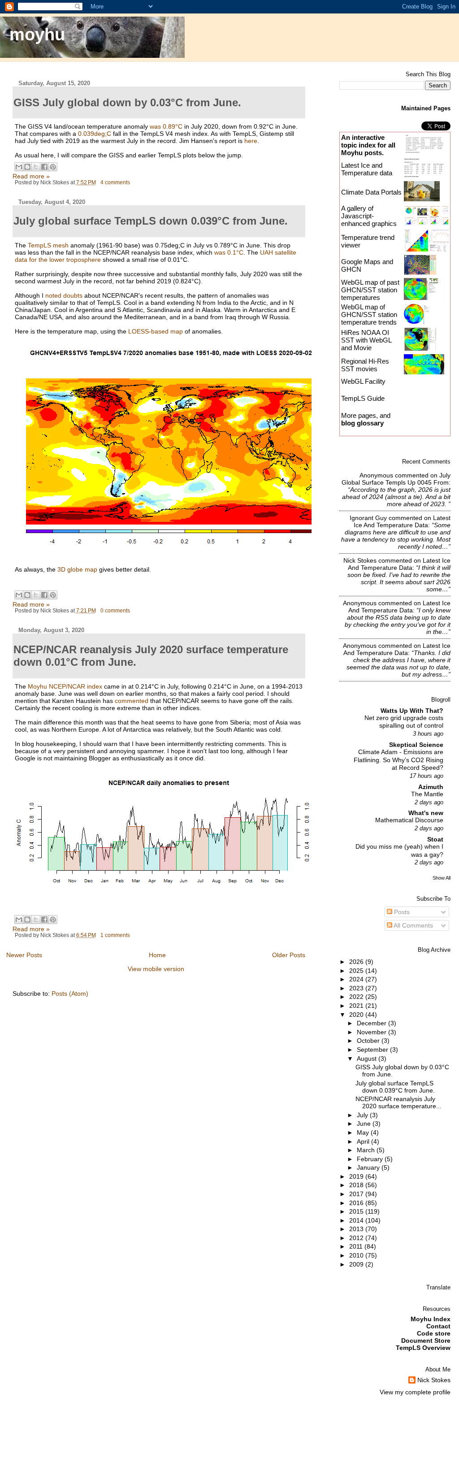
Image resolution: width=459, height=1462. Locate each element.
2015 (357, 1211)
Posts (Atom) (70, 993)
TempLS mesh (48, 245)
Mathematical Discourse (409, 820)
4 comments (115, 182)
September (373, 1049)
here (250, 140)
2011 (356, 1246)
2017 (357, 1193)
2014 (357, 1220)
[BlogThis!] (27, 166)
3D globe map (77, 569)
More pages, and (365, 419)
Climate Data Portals (371, 192)
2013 (357, 1228)
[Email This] (18, 166)
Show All (441, 878)
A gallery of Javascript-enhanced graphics (369, 215)
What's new (425, 812)
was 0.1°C (227, 252)
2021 (357, 1005)
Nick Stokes (360, 560)
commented (131, 700)
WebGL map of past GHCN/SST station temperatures (370, 289)
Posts (401, 911)
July (363, 1115)
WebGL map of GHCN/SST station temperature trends (369, 314)
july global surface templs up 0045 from (396, 479)
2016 (357, 1202)
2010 (357, 1255)
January (369, 1167)
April (364, 1141)
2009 (357, 1264)
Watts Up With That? (412, 710)
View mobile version (156, 968)
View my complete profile (415, 1392)
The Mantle (427, 794)
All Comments (412, 925)
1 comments (115, 935)
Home (157, 955)
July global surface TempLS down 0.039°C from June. (395, 1087)
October (369, 1040)
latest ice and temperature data (402, 521)
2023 (357, 988)
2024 (357, 979)
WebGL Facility (363, 381)
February (371, 1159)
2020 (357, 1014)
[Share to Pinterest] (52, 166)
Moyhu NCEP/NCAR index (65, 686)
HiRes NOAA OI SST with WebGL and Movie (366, 340)
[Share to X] (35, 166)
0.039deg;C (94, 133)
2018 (357, 1185)
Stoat (435, 839)
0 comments (115, 610)
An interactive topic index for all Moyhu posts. (368, 145)
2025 (357, 970)
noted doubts (63, 295)
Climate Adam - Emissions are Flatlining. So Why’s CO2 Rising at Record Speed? (398, 760)
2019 (357, 1176)
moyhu (37, 34)
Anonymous (376, 475)
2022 (357, 996)
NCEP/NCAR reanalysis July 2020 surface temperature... (398, 1102)
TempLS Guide (363, 398)
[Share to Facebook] (44, 166)
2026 (357, 961)
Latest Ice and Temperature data (367, 169)
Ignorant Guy (368, 517)
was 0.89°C (166, 126)
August (367, 1058)
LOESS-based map (155, 331)
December (372, 1023)
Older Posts (288, 955)
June (364, 1123)
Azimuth (430, 786)
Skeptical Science (416, 744)
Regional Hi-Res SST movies (365, 365)
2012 (357, 1237)
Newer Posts (24, 955)
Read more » (31, 176)
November (372, 1032)
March (367, 1150)
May (364, 1132)
